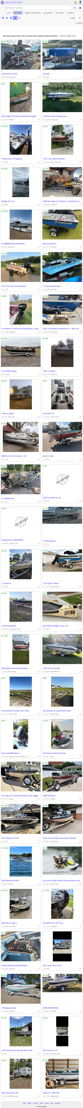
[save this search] (80, 8)
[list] (3, 18)
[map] (19, 18)
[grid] (11, 18)
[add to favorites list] (3, 77)
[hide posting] (38, 77)
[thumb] (7, 18)
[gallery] (15, 18)
